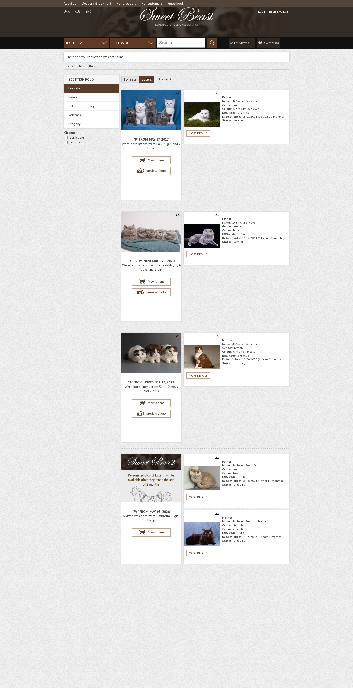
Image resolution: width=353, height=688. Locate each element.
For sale (74, 88)
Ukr (67, 11)
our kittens (77, 137)
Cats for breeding (81, 106)
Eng (89, 11)
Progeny (74, 124)
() (270, 42)
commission (78, 142)
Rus (78, 11)
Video (72, 97)
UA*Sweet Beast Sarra (246, 344)
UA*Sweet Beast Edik (245, 465)
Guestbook (175, 3)
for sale (130, 79)
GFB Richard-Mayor (244, 222)
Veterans (74, 115)
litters (147, 79)
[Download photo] (178, 93)
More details (198, 133)
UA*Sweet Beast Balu (246, 101)
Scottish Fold (73, 66)
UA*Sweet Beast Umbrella (249, 521)
